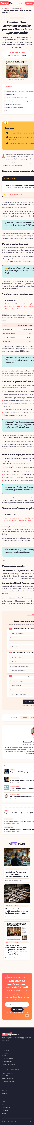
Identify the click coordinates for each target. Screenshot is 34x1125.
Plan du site (5, 1110)
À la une (21, 3)
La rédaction (5, 1096)
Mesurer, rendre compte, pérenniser (15, 107)
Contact (4, 1113)
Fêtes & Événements (7, 1061)
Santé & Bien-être (6, 1053)
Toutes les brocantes (7, 1073)
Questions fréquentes (12, 111)
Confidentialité (6, 1107)
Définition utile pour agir (12, 94)
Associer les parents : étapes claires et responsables (19, 101)
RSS (31, 1121)
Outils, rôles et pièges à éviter (13, 104)
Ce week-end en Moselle (8, 1081)
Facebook (25, 717)
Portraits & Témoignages (8, 1064)
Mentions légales (6, 1105)
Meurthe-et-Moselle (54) (8, 1078)
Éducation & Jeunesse (13, 8)
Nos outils (4, 1090)
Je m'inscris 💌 (17, 1009)
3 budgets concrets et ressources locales (16, 97)
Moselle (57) (5, 1076)
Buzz (8, 3)
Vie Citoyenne (5, 1050)
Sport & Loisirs (5, 1056)
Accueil (4, 8)
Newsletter (29, 3)
